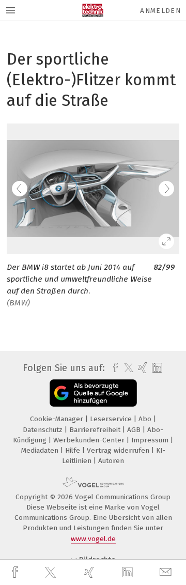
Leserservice (112, 418)
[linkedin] (128, 572)
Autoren (111, 460)
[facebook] (16, 572)
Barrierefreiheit (95, 429)
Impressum (151, 440)
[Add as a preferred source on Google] (93, 393)
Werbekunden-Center (90, 440)
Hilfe (73, 450)
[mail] (167, 572)
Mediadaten (40, 450)
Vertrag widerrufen (119, 450)
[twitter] (51, 572)
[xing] (90, 572)
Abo (145, 418)
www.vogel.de (93, 538)
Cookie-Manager (57, 418)
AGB (135, 429)
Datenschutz (44, 429)
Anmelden (160, 10)
